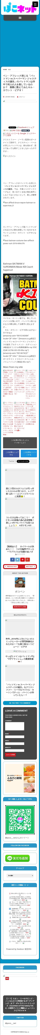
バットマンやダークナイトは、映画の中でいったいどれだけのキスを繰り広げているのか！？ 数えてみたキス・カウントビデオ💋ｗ (19, 422)
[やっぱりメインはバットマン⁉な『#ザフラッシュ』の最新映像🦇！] (20, 651)
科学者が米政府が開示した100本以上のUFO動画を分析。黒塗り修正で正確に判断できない (20, 898)
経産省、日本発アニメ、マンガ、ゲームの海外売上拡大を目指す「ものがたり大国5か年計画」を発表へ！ (20, 936)
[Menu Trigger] (35, 4)
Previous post (12, 566)
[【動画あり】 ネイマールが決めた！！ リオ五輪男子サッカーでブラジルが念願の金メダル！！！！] (20, 541)
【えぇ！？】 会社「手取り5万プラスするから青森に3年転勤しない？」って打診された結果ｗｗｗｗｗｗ (20, 903)
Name (7, 734)
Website (8, 747)
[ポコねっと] (20, 7)
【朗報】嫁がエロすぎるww (19, 917)
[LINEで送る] (15, 130)
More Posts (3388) (20, 607)
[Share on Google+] (27, 559)
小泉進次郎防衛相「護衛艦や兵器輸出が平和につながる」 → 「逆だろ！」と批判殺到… (21, 922)
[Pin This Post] (22, 559)
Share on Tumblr (25, 131)
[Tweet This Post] (17, 559)
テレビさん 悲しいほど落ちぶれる (21, 926)
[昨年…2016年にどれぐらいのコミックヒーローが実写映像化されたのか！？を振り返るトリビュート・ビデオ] (20, 634)
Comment (8, 721)
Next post (29, 566)
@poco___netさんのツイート (17, 838)
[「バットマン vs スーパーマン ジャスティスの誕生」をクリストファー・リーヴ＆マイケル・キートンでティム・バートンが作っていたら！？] (20, 680)
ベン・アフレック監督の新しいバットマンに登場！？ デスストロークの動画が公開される (31, 419)
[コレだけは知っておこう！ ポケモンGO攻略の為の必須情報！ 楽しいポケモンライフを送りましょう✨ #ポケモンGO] (20, 512)
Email (7, 740)
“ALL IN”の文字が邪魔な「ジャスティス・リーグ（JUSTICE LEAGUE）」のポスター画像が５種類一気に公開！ (8, 388)
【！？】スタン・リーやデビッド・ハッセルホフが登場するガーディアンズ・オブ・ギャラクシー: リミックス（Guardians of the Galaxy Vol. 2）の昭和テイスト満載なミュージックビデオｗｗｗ (20, 1004)
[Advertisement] (20, 43)
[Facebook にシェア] (25, 127)
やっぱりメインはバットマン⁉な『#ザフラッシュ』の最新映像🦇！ (20, 659)
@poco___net (10, 1023)
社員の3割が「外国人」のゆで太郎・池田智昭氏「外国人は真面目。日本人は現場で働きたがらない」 (20, 931)
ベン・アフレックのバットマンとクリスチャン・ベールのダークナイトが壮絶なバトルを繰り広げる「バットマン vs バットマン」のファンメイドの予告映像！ (8, 424)
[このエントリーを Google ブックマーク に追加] (19, 133)
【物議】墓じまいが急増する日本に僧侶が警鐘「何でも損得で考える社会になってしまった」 (20, 914)
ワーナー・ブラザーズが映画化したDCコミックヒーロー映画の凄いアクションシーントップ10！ (19, 387)
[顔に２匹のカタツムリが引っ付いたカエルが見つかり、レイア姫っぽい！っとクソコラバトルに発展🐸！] (20, 484)
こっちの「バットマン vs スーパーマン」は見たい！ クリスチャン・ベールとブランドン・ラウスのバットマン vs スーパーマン (31, 389)
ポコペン (22, 97)
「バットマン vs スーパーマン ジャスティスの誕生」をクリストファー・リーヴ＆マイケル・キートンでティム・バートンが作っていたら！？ (20, 689)
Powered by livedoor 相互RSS (18, 949)
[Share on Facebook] (12, 559)
